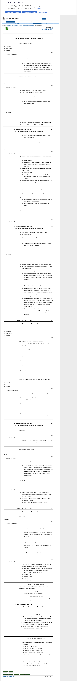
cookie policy (39, 8)
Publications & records (37, 23)
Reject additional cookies (29, 12)
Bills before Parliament (30, 25)
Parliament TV (44, 23)
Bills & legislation (24, 23)
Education (43, 21)
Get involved (34, 21)
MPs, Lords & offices (20, 21)
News (49, 23)
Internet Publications (49, 28)
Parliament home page (9, 25)
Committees (30, 23)
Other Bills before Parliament (47, 29)
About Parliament (28, 21)
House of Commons (6, 23)
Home (4, 21)
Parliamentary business (10, 21)
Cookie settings (42, 12)
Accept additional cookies (13, 12)
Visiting (39, 21)
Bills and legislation (24, 25)
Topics (52, 23)
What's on (18, 23)
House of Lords (13, 23)
